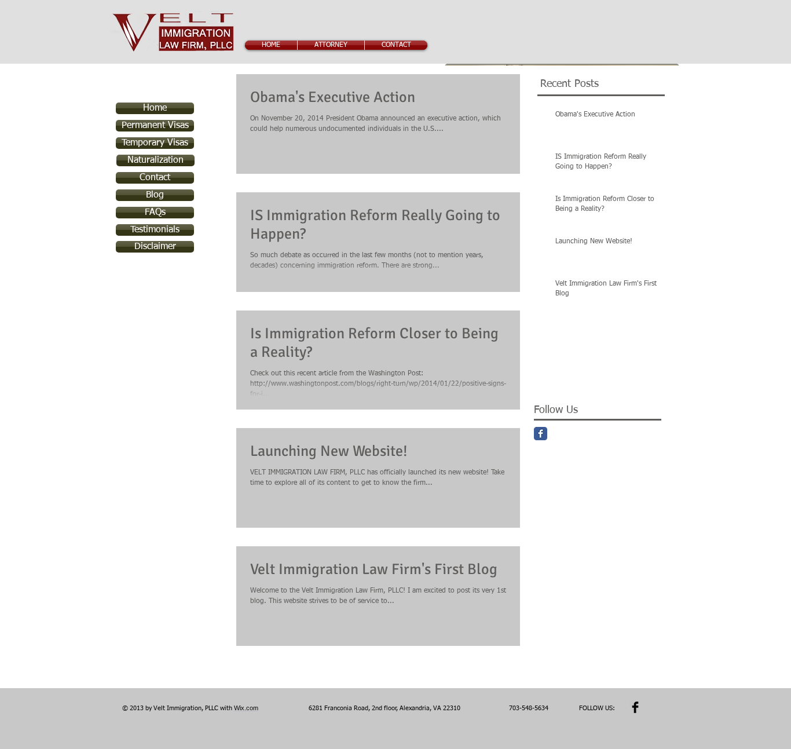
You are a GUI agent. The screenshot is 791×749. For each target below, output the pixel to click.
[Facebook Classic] (540, 433)
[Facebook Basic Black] (635, 707)
